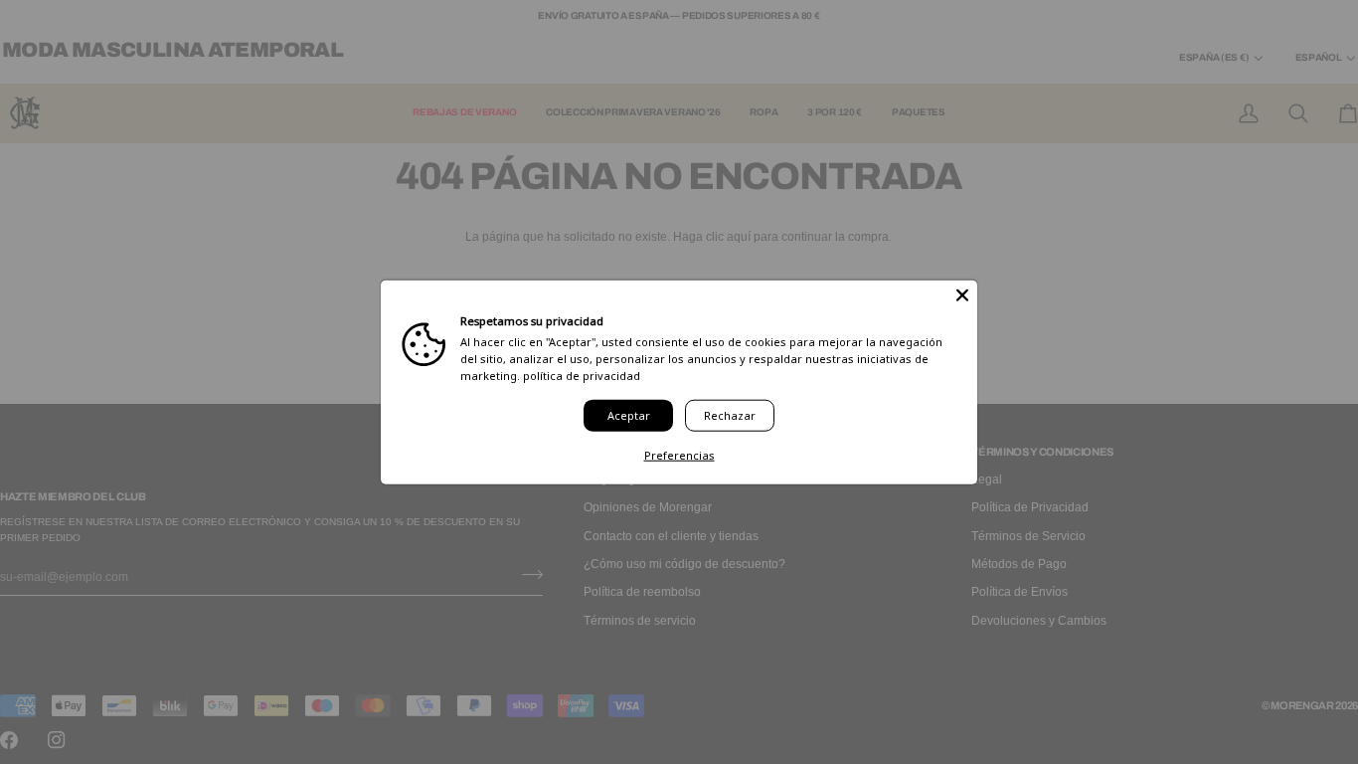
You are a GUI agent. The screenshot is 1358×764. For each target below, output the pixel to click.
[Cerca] (962, 295)
